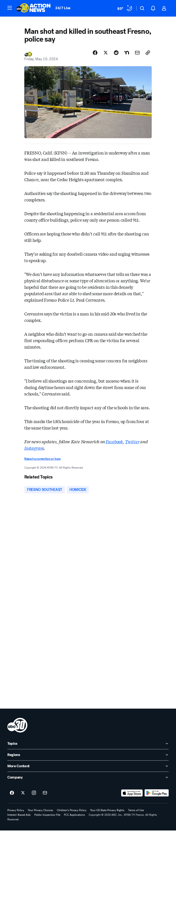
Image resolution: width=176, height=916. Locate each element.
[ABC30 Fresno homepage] (33, 8)
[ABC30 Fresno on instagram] (33, 793)
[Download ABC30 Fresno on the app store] (132, 793)
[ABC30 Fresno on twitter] (23, 793)
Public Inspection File (47, 814)
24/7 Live (63, 8)
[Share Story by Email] (137, 53)
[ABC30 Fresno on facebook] (11, 793)
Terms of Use (136, 810)
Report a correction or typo (42, 459)
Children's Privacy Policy (71, 810)
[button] (9, 7)
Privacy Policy (15, 810)
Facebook (114, 441)
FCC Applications (74, 814)
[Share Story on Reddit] (116, 53)
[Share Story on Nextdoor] (127, 53)
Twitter (132, 441)
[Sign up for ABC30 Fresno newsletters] (45, 793)
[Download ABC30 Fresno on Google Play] (157, 793)
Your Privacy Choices (40, 810)
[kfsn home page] (17, 725)
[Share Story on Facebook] (95, 53)
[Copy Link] (148, 53)
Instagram (34, 448)
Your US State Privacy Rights (107, 810)
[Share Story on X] (106, 53)
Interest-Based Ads (19, 814)
